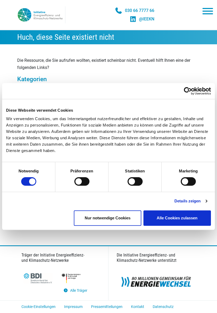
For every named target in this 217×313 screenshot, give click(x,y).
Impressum (73, 307)
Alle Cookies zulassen (177, 218)
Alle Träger (78, 290)
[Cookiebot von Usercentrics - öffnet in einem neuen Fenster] (188, 91)
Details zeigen (187, 201)
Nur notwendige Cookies (107, 218)
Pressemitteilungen (107, 307)
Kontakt (137, 307)
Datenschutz (163, 307)
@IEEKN (146, 18)
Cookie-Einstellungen (38, 307)
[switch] (81, 181)
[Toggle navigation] (207, 12)
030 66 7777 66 (139, 10)
